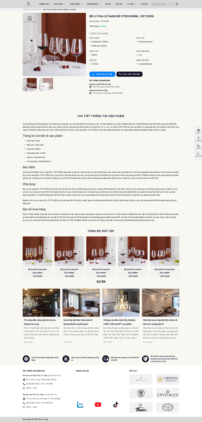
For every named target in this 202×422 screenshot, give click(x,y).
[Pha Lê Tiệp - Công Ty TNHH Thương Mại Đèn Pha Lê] (28, 4)
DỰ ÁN (108, 4)
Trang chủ (26, 9)
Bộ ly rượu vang (107, 127)
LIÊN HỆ (144, 4)
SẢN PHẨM (75, 4)
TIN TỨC (118, 4)
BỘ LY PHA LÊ (36, 9)
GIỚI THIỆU (58, 4)
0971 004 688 (131, 74)
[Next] (179, 258)
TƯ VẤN (130, 4)
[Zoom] (25, 73)
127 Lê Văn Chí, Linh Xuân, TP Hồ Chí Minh (107, 93)
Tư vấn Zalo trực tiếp (103, 74)
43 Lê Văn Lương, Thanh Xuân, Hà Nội (105, 87)
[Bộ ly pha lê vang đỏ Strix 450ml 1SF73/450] (101, 251)
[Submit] (177, 4)
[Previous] (23, 258)
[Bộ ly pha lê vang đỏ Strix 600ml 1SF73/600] (133, 251)
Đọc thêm (31, 342)
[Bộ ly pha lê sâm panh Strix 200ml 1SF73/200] (37, 251)
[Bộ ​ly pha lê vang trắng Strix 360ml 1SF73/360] (164, 251)
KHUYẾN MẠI (92, 4)
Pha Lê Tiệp (28, 214)
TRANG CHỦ (44, 4)
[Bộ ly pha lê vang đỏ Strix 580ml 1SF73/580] (69, 251)
